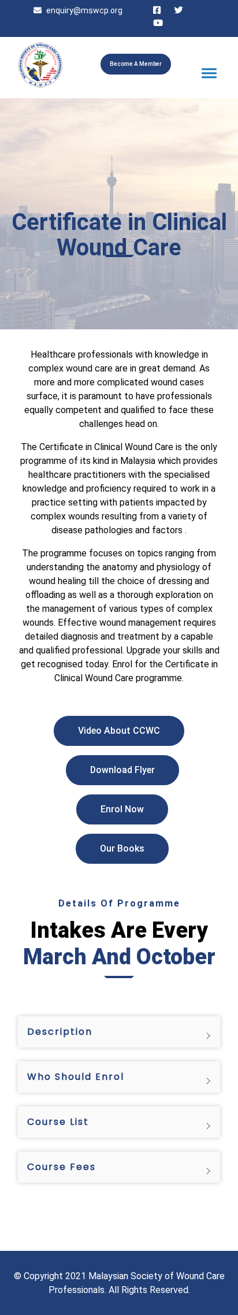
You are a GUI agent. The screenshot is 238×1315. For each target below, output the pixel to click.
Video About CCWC (119, 730)
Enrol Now (122, 809)
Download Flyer (122, 769)
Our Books (122, 848)
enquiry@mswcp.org (84, 10)
